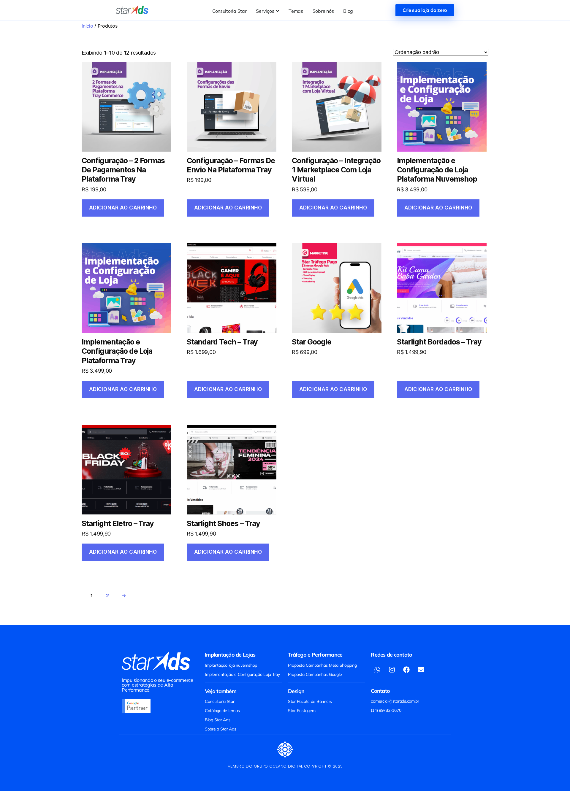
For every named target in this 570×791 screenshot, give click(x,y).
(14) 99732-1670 (386, 710)
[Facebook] (406, 669)
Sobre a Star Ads (220, 729)
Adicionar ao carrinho (123, 208)
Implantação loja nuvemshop (231, 665)
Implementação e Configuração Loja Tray (242, 674)
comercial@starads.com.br (395, 701)
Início (87, 26)
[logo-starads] (132, 9)
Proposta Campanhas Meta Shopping (322, 665)
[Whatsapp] (377, 669)
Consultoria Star (220, 701)
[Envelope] (421, 669)
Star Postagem (302, 710)
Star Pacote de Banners (310, 701)
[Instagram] (391, 669)
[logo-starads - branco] (156, 661)
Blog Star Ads (217, 719)
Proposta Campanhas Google (315, 674)
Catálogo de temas (222, 710)
